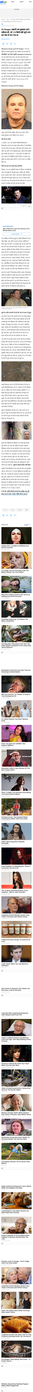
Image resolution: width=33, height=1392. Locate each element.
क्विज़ (30, 2)
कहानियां (22, 2)
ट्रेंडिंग (12, 2)
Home (3, 19)
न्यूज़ (8, 19)
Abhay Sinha (5, 39)
